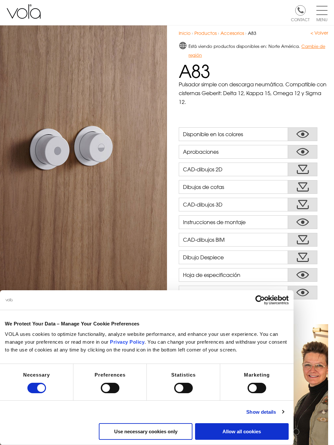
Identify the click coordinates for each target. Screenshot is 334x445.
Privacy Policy (127, 342)
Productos (205, 33)
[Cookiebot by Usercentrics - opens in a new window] (260, 300)
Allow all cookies (241, 431)
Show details (261, 412)
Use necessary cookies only (145, 431)
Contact (300, 19)
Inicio (184, 33)
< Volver (319, 33)
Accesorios (232, 33)
